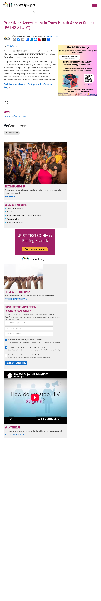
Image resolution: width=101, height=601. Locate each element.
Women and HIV (13, 219)
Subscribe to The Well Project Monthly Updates (25, 340)
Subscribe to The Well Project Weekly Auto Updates (26, 347)
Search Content (32, 10)
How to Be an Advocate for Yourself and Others (24, 215)
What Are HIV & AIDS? (15, 223)
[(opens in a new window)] (77, 70)
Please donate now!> (14, 434)
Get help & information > (16, 299)
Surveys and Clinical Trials (15, 116)
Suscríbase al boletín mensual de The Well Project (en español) (30, 355)
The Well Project (52, 36)
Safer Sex (10, 212)
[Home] (47, 4)
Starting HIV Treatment (15, 208)
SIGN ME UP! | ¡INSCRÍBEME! (16, 363)
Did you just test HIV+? (17, 292)
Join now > (10, 196)
